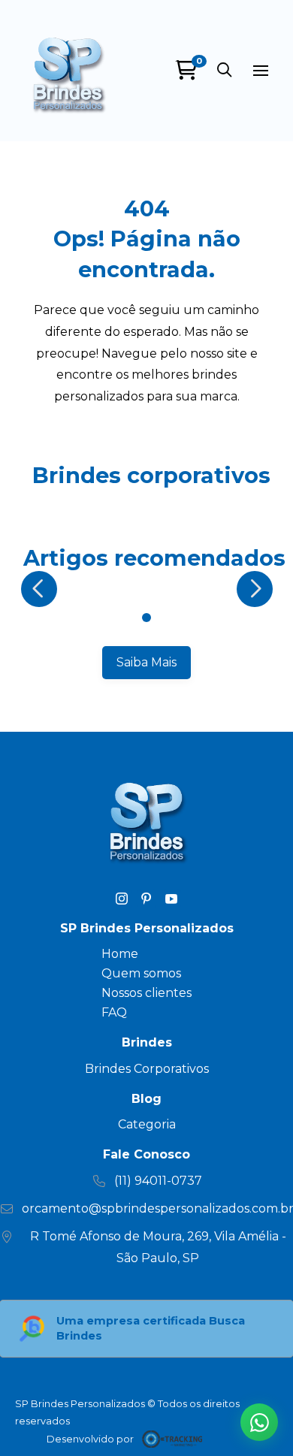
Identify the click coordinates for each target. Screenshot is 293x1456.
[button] (225, 71)
